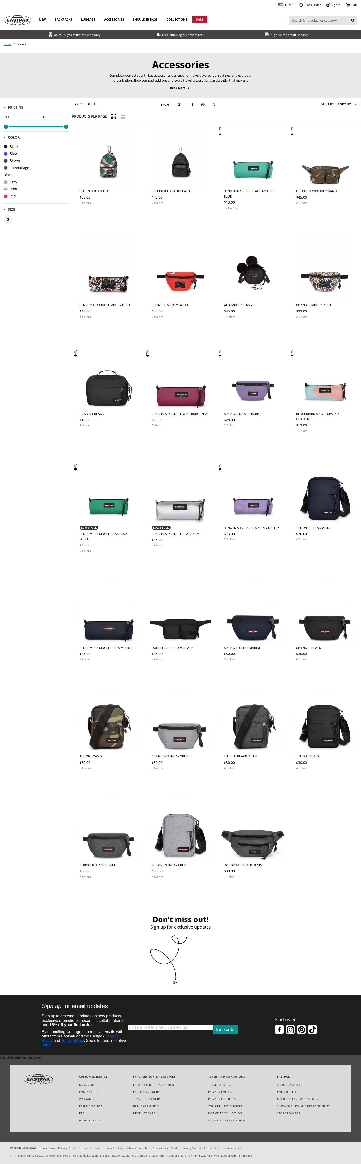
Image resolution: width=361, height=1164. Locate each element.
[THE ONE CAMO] (90, 780)
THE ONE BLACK (307, 756)
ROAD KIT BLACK (92, 414)
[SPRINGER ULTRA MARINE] (234, 671)
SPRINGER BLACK (308, 648)
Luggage (88, 19)
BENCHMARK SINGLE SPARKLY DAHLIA (251, 528)
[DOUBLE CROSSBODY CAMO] (306, 216)
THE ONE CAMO (91, 756)
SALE (199, 19)
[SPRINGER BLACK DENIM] (90, 888)
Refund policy (90, 1106)
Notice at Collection (225, 1113)
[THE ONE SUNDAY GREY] (162, 888)
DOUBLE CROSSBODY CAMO (316, 191)
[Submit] (352, 20)
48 (191, 104)
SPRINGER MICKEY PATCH (170, 305)
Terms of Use (72, 1040)
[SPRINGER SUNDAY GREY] (162, 780)
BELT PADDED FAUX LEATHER (173, 191)
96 (203, 104)
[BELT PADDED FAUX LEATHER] (162, 216)
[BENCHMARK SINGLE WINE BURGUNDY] (162, 437)
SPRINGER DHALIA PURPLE (243, 414)
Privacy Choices (113, 1148)
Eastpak (27, 1147)
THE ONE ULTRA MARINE (313, 528)
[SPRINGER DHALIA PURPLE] (234, 439)
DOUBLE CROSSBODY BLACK (172, 648)
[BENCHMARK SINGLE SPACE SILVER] (162, 557)
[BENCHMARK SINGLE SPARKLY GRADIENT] (306, 444)
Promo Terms (89, 1121)
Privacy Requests (222, 1099)
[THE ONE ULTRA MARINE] (306, 551)
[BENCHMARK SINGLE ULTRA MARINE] (90, 671)
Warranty (87, 1099)
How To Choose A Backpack (155, 1085)
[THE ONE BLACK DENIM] (234, 780)
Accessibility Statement (227, 1120)
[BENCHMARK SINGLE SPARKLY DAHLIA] (234, 553)
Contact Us (88, 1092)
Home (7, 44)
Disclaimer (214, 1148)
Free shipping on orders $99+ (184, 35)
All (214, 104)
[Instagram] (290, 1029)
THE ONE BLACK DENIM (240, 756)
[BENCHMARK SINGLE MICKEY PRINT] (90, 330)
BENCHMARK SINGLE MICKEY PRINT (105, 305)
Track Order (312, 5)
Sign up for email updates (290, 35)
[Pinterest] (301, 1029)
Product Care (144, 1113)
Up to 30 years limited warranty (77, 35)
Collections (177, 19)
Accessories (114, 19)
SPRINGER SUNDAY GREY (170, 756)
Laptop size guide (147, 1092)
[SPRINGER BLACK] (306, 671)
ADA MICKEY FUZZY (238, 305)
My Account (88, 1085)
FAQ (82, 1113)
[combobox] (318, 20)
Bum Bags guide (145, 1106)
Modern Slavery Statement (298, 1099)
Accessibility (160, 1148)
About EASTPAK (288, 1085)
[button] (347, 104)
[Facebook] (279, 1029)
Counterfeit (286, 1092)
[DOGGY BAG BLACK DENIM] (234, 888)
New (42, 19)
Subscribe (226, 1029)
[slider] (6, 126)
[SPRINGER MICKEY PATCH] (162, 330)
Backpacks (63, 19)
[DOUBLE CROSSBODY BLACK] (162, 671)
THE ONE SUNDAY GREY (169, 865)
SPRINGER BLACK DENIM (97, 865)
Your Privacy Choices (225, 1106)
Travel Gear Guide (147, 1099)
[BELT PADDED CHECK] (90, 216)
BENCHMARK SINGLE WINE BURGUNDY (180, 414)
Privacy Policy (219, 1092)
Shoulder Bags (145, 19)
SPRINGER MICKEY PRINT (313, 305)
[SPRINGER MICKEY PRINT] (306, 330)
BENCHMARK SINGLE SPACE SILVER (177, 534)
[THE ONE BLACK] (306, 780)
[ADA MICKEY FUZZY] (234, 330)
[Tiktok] (312, 1029)
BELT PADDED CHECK (95, 191)
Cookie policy (232, 1148)
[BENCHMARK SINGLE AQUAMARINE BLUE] (234, 221)
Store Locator (289, 1113)
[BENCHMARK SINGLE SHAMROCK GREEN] (90, 564)
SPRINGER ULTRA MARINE (242, 648)
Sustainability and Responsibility (303, 1106)
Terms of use (47, 1148)
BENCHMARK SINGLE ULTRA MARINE (106, 648)
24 (179, 104)
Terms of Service (221, 1085)
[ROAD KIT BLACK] (90, 437)
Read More (180, 87)
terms (46, 1045)
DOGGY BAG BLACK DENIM (243, 865)
